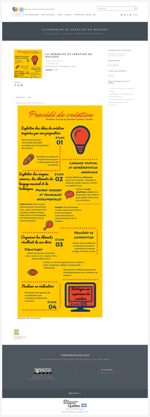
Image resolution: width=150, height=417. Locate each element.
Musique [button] (68, 14)
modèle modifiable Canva (35, 103)
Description (20, 97)
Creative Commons (50, 379)
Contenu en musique (116, 54)
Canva (111, 75)
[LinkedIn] (18, 85)
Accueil (18, 14)
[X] (22, 85)
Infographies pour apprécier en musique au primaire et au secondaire (120, 102)
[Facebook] (15, 85)
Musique (56, 33)
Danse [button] (59, 14)
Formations (79, 14)
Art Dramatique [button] (31, 14)
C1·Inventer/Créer (52, 63)
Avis (29, 97)
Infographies (113, 65)
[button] (95, 15)
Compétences (67, 33)
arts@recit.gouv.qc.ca (107, 373)
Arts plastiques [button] (47, 14)
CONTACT (88, 14)
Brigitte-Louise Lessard (54, 61)
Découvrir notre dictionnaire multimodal (39, 9)
